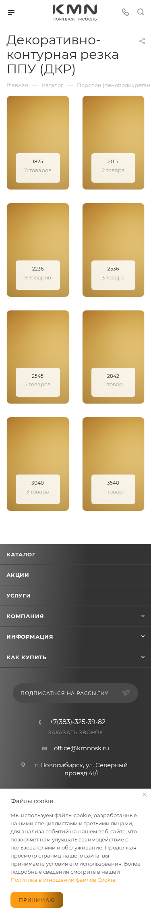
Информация (30, 636)
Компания (25, 616)
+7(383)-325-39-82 (77, 722)
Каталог (21, 554)
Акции (17, 575)
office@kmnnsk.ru (81, 748)
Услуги (18, 595)
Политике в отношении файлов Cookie (63, 879)
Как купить (26, 657)
